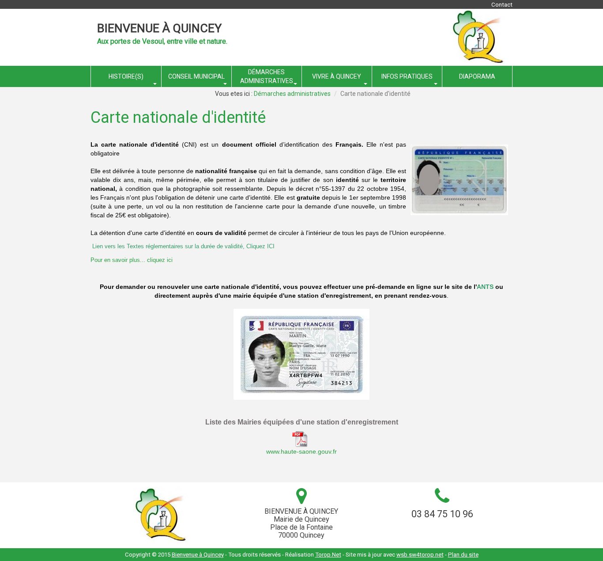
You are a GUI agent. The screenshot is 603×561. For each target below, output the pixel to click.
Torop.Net (328, 554)
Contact (502, 4)
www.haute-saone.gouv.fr (301, 451)
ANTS (485, 286)
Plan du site (463, 554)
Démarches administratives (292, 93)
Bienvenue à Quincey (159, 28)
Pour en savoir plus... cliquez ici (131, 260)
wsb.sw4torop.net (420, 554)
